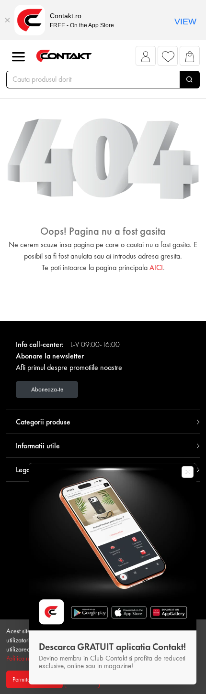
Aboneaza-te (47, 389)
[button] (145, 59)
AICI (156, 267)
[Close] (7, 20)
